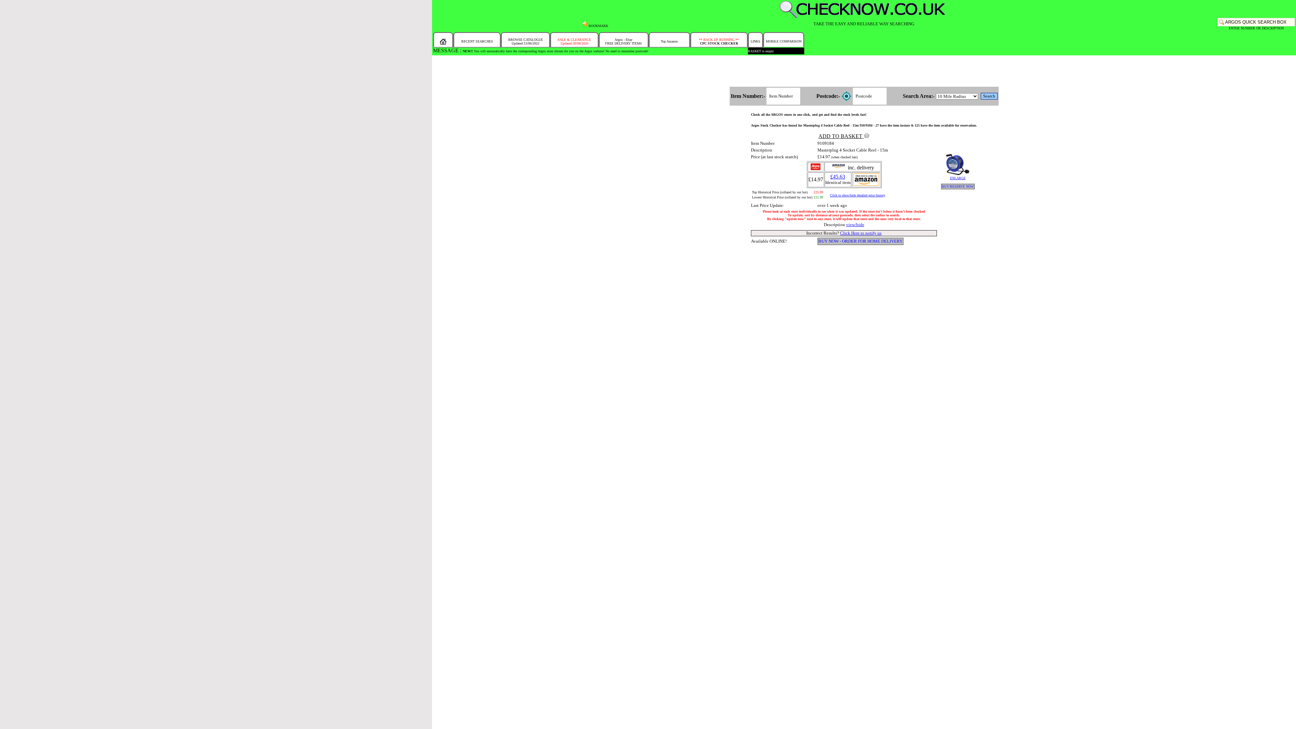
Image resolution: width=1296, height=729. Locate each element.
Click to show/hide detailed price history (857, 195)
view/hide (855, 224)
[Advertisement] (864, 71)
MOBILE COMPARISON (784, 41)
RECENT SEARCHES (477, 41)
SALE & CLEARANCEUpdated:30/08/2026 (574, 41)
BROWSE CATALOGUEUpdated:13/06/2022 (525, 41)
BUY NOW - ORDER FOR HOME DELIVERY (860, 241)
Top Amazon (669, 41)
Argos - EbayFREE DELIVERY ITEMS (623, 41)
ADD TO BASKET (841, 136)
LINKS (755, 41)
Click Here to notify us (861, 233)
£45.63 (837, 177)
